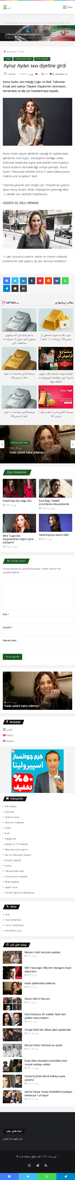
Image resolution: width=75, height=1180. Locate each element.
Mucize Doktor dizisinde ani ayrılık (43, 1045)
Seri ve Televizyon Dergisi (18, 855)
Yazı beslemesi (13, 920)
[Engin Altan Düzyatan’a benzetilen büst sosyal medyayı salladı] (12, 1065)
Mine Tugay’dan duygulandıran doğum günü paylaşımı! (18, 539)
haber (8, 828)
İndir (7, 833)
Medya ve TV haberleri (16, 844)
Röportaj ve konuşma (16, 850)
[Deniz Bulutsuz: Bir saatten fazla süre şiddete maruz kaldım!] (12, 1019)
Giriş (7, 914)
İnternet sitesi (9, 640)
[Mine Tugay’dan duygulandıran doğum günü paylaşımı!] (19, 523)
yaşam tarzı (11, 887)
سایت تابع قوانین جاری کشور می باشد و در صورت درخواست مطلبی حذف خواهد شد (37, 22)
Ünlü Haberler (42, 59)
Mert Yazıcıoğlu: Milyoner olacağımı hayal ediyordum (48, 970)
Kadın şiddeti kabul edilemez (27, 452)
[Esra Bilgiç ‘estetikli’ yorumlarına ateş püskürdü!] (55, 488)
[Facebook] (6, 280)
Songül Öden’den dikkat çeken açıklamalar (48, 1030)
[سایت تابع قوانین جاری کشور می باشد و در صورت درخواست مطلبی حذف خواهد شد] (37, 33)
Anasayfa (11, 52)
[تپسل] (13, 751)
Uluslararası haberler (16, 877)
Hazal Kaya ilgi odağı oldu (17, 501)
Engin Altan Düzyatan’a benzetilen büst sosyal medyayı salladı (46, 1063)
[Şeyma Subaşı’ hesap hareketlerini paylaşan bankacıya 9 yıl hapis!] (12, 1096)
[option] (37, 444)
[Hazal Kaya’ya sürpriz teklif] (55, 523)
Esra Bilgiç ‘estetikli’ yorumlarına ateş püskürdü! (54, 502)
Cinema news (12, 817)
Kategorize (10, 839)
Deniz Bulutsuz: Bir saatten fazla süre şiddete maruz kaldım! (45, 1016)
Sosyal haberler (13, 860)
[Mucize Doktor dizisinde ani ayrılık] (12, 1050)
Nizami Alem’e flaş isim (37, 999)
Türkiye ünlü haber (23, 59)
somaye (11, 74)
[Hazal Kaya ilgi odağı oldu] (19, 488)
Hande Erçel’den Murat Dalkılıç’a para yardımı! (45, 1078)
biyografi (9, 812)
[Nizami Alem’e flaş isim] (12, 1003)
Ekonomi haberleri (14, 823)
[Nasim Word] (7, 7)
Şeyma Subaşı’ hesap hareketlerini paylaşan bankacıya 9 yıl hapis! (48, 1093)
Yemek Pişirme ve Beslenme (19, 893)
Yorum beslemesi (14, 925)
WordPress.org (13, 931)
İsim (6, 614)
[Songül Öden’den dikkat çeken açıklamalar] (12, 1034)
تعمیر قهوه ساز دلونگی (13, 1139)
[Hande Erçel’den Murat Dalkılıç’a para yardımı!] (12, 1081)
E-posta (7, 627)
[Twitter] (15, 280)
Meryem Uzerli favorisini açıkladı (42, 952)
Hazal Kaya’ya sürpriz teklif (54, 535)
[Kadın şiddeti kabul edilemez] (12, 988)
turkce (21, 52)
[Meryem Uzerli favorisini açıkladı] (12, 957)
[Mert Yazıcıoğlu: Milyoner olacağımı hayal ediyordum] (12, 972)
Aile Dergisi (11, 806)
